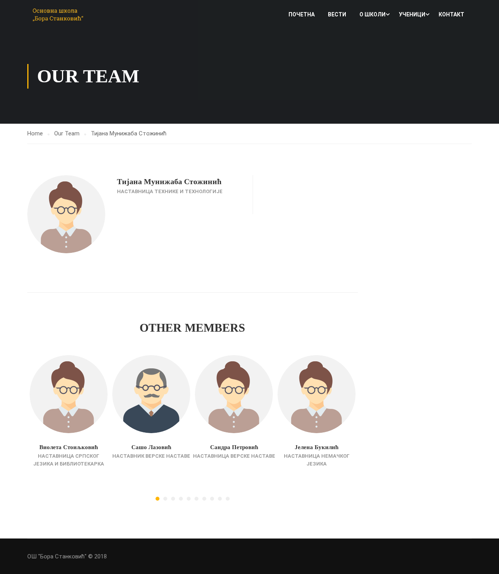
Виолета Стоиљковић (68, 447)
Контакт (451, 14)
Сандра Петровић (234, 447)
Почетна (301, 14)
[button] (157, 499)
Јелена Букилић (316, 447)
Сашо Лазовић (151, 447)
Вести (337, 14)
